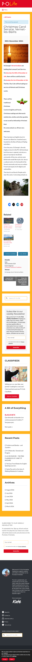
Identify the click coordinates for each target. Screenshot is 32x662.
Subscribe (16, 347)
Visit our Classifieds (12, 396)
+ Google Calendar (10, 253)
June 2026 (9, 496)
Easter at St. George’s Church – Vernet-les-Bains (8, 226)
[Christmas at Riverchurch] (20, 221)
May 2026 (9, 500)
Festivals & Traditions (16, 267)
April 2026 (9, 503)
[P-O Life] (9, 3)
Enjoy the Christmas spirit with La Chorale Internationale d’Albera (22, 281)
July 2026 (9, 493)
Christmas (7, 267)
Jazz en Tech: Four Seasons (9, 278)
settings (14, 656)
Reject (11, 659)
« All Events (7, 17)
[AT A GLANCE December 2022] (9, 237)
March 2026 (10, 506)
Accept (4, 659)
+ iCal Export (23, 253)
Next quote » (9, 427)
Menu (5, 9)
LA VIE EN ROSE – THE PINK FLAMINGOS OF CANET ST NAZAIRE (14, 458)
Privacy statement (22, 546)
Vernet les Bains (16, 66)
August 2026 (10, 490)
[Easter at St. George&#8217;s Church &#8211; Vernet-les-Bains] (9, 221)
